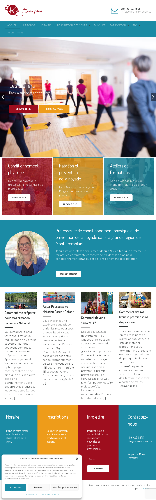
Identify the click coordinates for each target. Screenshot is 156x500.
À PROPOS (29, 25)
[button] (77, 458)
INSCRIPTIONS (15, 32)
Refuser (39, 487)
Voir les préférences (65, 487)
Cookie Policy (28, 494)
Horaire (45, 25)
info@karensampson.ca (140, 441)
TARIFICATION (118, 25)
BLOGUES (99, 25)
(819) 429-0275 (136, 437)
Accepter (15, 487)
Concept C (144, 488)
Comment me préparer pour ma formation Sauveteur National (20, 317)
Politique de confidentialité (47, 494)
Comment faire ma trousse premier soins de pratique (133, 317)
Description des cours (72, 25)
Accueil (12, 25)
